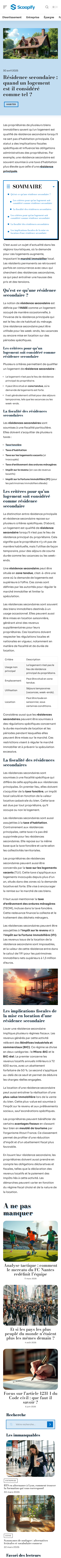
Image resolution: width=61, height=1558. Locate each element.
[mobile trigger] (5, 7)
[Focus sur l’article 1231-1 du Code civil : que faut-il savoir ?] (30, 1369)
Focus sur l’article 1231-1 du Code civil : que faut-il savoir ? (30, 1397)
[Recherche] (47, 7)
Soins (8, 1536)
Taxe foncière (13, 444)
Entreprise (10, 1481)
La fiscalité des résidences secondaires (32, 209)
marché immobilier (33, 258)
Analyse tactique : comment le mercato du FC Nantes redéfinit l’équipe (30, 1269)
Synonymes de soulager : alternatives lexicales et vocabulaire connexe (26, 1542)
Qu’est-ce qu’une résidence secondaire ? (31, 194)
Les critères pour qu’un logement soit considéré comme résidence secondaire (32, 202)
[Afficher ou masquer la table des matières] (48, 187)
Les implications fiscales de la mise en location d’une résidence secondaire (30, 232)
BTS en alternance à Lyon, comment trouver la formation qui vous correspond (30, 1486)
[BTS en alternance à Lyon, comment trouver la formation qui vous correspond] (30, 1458)
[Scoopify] (22, 7)
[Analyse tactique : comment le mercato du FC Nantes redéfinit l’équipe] (30, 1241)
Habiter (11, 104)
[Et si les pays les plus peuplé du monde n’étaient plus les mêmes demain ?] (30, 1305)
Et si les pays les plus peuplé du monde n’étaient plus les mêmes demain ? (30, 1333)
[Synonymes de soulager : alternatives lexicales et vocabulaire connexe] (30, 1513)
